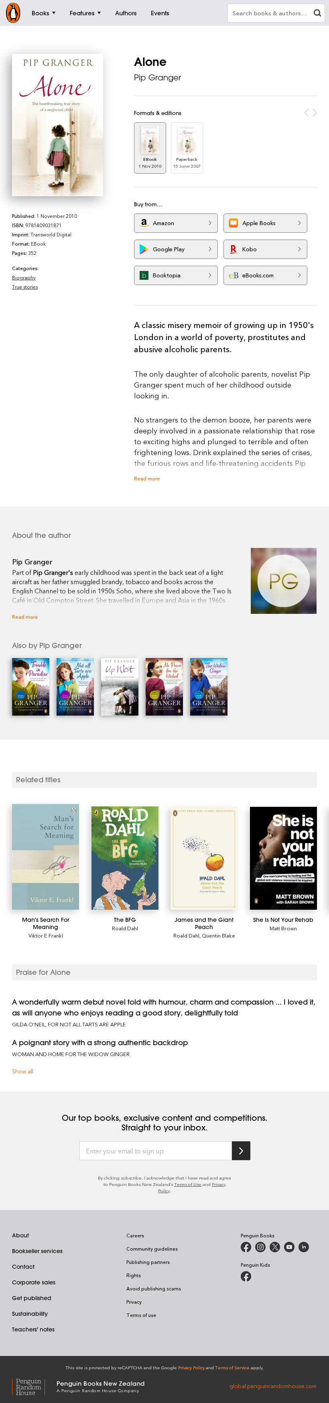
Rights (133, 1275)
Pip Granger (157, 77)
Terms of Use (187, 1184)
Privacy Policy (191, 1367)
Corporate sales (33, 1282)
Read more (147, 478)
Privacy (134, 1301)
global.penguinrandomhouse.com (273, 1386)
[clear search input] (317, 13)
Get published (31, 1298)
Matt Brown (283, 928)
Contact (23, 1266)
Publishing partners (148, 1262)
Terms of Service (232, 1367)
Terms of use (141, 1315)
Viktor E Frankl (45, 935)
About (20, 1235)
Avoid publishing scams (153, 1288)
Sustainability (30, 1313)
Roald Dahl (125, 928)
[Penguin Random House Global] (34, 1386)
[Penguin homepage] (13, 13)
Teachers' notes (33, 1329)
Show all (22, 1071)
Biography (24, 277)
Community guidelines (152, 1248)
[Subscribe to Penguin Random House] (241, 1150)
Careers (135, 1235)
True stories (25, 286)
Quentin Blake (218, 935)
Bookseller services (37, 1251)
